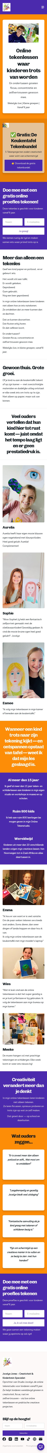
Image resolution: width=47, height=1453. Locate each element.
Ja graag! (23, 231)
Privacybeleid (31, 1446)
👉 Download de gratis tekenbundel (23, 165)
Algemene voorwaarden (13, 1446)
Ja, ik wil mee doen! (23, 1322)
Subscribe (23, 1433)
